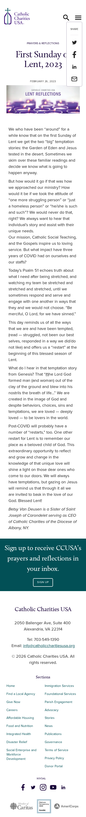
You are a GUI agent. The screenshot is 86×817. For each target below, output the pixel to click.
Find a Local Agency (20, 694)
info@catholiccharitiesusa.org (49, 645)
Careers (12, 710)
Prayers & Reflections (43, 43)
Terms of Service (56, 750)
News (49, 726)
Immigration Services (59, 686)
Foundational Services (60, 694)
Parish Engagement (58, 702)
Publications (53, 734)
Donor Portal (54, 766)
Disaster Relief (16, 742)
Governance (53, 742)
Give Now (13, 702)
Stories (50, 718)
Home (10, 686)
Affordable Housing (20, 718)
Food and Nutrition (19, 726)
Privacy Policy (54, 758)
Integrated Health (18, 734)
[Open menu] (78, 18)
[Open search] (66, 18)
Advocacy (51, 710)
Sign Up (43, 582)
